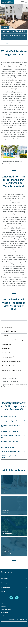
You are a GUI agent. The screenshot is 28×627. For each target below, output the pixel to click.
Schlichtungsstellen (6, 609)
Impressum (4, 603)
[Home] (2, 572)
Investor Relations (5, 587)
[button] (8, 416)
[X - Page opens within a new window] (17, 597)
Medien (3, 591)
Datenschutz (4, 606)
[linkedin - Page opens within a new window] (11, 597)
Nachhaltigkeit (5, 583)
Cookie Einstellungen (6, 616)
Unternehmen (4, 578)
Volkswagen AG (5, 612)
